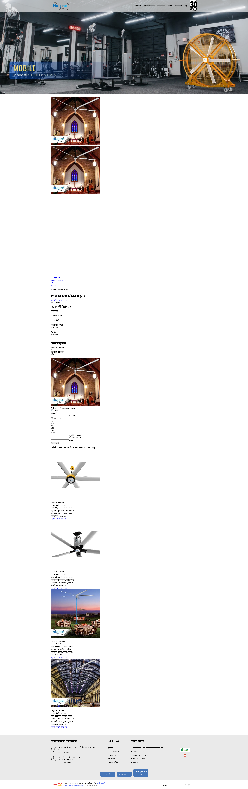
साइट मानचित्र (113, 762)
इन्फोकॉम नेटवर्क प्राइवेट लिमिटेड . (74, 785)
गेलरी (170, 6)
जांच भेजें (57, 278)
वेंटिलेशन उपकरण (139, 759)
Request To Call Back (59, 280)
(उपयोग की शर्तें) (101, 783)
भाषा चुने (187, 785)
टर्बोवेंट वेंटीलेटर (138, 752)
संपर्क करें (178, 6)
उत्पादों (53, 285)
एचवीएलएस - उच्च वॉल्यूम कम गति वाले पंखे (148, 748)
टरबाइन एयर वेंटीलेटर (140, 755)
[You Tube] (185, 757)
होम (52, 283)
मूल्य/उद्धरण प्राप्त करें (59, 300)
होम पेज (138, 6)
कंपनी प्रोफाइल (149, 6)
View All (135, 763)
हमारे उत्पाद (161, 6)
